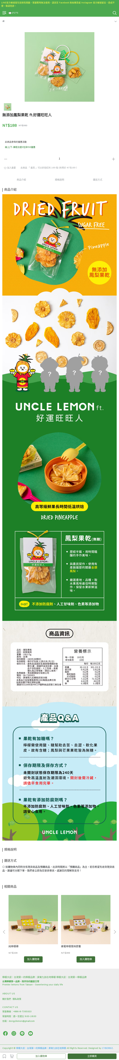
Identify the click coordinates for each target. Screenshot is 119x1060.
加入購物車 (41, 1056)
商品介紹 (21, 179)
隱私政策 (17, 999)
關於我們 (6, 999)
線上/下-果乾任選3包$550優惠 (20, 147)
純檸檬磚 (13, 946)
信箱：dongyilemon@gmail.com (18, 1021)
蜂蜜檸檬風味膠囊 (71, 946)
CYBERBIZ (107, 1048)
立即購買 (92, 1056)
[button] (115, 932)
